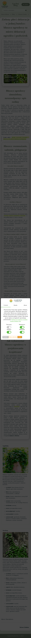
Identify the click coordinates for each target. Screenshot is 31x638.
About (25, 305)
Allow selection (13, 337)
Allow (19, 337)
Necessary (9, 324)
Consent (6, 305)
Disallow (5, 337)
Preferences (22, 324)
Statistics (9, 329)
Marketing (22, 329)
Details (15, 305)
